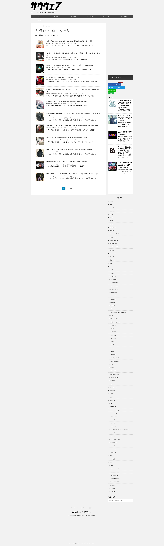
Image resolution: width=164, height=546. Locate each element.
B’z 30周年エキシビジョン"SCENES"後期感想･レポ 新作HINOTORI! (66, 101)
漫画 (111, 455)
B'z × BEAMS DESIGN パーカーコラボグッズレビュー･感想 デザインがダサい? (70, 149)
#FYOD (111, 217)
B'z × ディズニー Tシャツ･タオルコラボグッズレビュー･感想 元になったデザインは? (72, 174)
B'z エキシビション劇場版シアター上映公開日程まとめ (62, 77)
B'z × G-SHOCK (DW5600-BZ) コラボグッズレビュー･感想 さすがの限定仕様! (69, 65)
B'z (39, 16)
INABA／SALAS (115, 358)
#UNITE (112, 315)
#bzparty (112, 273)
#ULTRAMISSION (114, 247)
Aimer (39, 20)
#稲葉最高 (113, 354)
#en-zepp (113, 335)
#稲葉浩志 (73, 16)
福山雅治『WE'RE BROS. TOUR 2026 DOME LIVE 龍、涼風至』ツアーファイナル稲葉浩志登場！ (124, 103)
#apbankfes (113, 207)
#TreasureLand (114, 309)
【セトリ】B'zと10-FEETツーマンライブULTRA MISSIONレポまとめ (125, 164)
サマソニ (112, 380)
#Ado (111, 204)
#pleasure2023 (114, 292)
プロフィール (86, 508)
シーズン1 (113, 446)
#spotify (112, 302)
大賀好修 (112, 488)
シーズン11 (114, 416)
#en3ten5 (113, 338)
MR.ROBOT (113, 406)
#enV (112, 348)
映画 (111, 397)
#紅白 (111, 263)
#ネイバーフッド (114, 318)
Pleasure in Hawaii (114, 374)
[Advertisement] (120, 48)
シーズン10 (114, 413)
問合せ (92, 508)
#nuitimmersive (115, 478)
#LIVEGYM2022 (114, 286)
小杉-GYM (112, 491)
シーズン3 (113, 436)
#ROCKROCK (113, 237)
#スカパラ (112, 250)
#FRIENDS (113, 276)
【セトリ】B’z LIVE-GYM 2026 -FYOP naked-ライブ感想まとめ (125, 133)
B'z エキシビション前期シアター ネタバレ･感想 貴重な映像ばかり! (66, 137)
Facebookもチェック (114, 85)
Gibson (112, 367)
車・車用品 (124, 16)
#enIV (112, 344)
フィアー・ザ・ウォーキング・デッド (119, 429)
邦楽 (111, 462)
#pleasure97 (113, 299)
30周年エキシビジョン (68, 43)
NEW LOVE (113, 371)
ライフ (111, 393)
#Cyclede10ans (115, 472)
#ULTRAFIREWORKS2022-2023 (118, 312)
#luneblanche (114, 475)
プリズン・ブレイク (115, 439)
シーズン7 (113, 420)
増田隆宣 (112, 485)
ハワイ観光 (112, 390)
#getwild (112, 230)
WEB (111, 384)
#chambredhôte (115, 468)
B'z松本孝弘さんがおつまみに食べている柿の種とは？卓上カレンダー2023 (69, 41)
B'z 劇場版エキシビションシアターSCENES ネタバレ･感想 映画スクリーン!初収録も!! (72, 125)
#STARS (112, 305)
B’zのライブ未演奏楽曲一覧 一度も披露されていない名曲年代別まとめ (125, 148)
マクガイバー (113, 442)
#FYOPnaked (113, 227)
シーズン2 (113, 433)
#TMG (112, 328)
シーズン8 (113, 423)
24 (111, 403)
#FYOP (111, 220)
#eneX (112, 341)
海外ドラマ (90, 16)
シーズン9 (113, 426)
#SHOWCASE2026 (114, 240)
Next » (71, 188)
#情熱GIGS (112, 260)
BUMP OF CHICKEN (115, 482)
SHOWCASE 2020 (114, 377)
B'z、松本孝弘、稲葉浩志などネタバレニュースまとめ (82, 515)
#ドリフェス (113, 253)
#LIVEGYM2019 (114, 282)
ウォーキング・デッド (116, 410)
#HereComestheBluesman (116, 234)
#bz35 (112, 269)
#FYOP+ (112, 224)
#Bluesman (112, 211)
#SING (113, 351)
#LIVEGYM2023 (114, 289)
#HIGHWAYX (113, 279)
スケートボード (107, 16)
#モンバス (112, 256)
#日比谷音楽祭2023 (115, 322)
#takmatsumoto (114, 243)
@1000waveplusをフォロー (117, 87)
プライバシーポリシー (75, 508)
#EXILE (111, 214)
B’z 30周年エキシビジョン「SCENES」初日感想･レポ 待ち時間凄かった (68, 162)
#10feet (111, 201)
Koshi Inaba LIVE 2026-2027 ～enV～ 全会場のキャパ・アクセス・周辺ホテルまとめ (125, 118)
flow (111, 364)
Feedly (110, 93)
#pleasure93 (113, 296)
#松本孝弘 (56, 16)
